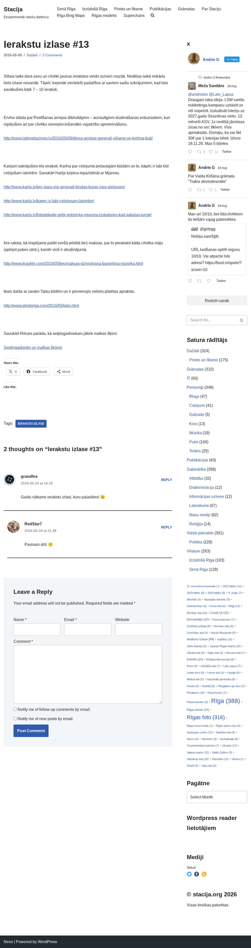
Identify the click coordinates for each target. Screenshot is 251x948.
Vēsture (193, 551)
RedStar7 (33, 524)
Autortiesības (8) (197, 606)
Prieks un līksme (128, 9)
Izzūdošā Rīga (94, 9)
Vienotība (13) (220, 759)
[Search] (241, 320)
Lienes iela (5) (215, 672)
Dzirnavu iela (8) (223, 626)
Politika (195, 542)
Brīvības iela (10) (197, 612)
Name (19, 620)
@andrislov (198, 94)
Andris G (206, 167)
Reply (166, 480)
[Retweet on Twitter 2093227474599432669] (200, 281)
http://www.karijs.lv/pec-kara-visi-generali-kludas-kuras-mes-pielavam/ (64, 187)
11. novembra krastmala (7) (203, 586)
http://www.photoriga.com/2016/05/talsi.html (41, 306)
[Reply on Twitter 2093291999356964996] (191, 190)
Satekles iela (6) (225, 732)
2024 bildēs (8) (216, 592)
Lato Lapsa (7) (232, 666)
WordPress (47, 942)
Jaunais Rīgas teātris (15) (225, 646)
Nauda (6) (193, 686)
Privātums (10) (195, 692)
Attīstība (196, 478)
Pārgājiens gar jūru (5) (231, 686)
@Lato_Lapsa (221, 94)
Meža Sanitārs (211, 86)
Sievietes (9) (209, 738)
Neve (8, 942)
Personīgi (195, 387)
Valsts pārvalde (200, 533)
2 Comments (52, 55)
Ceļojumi (197, 405)
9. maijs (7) (235, 592)
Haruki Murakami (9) (223, 632)
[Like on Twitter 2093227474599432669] (210, 281)
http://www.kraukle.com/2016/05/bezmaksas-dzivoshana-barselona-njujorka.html (73, 263)
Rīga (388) (225, 700)
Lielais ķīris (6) (195, 672)
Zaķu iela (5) (208, 765)
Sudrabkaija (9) (229, 738)
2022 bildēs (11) (232, 586)
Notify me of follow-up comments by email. (54, 709)
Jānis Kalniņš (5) (197, 646)
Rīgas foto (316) (206, 717)
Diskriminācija (201, 487)
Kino (193, 424)
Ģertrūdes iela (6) (197, 632)
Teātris (195, 451)
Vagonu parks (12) (198, 752)
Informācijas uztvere (206, 496)
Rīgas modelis (104, 15)
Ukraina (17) (229, 745)
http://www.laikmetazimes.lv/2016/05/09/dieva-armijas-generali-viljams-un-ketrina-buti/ (78, 138)
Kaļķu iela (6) (215, 652)
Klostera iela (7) (235, 652)
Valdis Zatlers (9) (222, 752)
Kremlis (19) (195, 659)
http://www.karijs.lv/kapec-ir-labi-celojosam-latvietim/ (49, 201)
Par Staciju (211, 9)
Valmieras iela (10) (198, 759)
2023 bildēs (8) (195, 592)
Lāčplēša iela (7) (210, 666)
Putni (193, 442)
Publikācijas (160, 9)
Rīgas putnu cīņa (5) (228, 725)
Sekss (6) (193, 738)
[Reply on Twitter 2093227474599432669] (191, 281)
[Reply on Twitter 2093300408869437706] (191, 152)
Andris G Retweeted (216, 77)
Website (122, 620)
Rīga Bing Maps (71, 15)
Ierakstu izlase (31, 423)
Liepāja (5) (233, 672)
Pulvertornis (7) (217, 692)
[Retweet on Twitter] (200, 77)
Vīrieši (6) (192, 765)
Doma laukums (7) (223, 619)
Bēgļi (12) (234, 606)
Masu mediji (199, 515)
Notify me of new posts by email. (46, 719)
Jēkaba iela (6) (195, 652)
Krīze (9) (192, 666)
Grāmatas (186, 9)
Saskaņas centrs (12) (200, 732)
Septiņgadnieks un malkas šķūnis (33, 347)
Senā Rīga (66, 9)
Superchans (134, 15)
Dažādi (32, 55)
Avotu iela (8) (218, 606)
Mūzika (195, 433)
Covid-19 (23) (219, 612)
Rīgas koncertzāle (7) (200, 725)
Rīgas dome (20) (198, 709)
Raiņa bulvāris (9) (197, 702)
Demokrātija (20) (198, 619)
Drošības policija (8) (199, 626)
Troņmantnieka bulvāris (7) (203, 745)
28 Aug (232, 86)
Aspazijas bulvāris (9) (217, 599)
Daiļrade (196, 414)
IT (188, 378)
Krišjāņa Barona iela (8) (220, 659)
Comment (23, 641)
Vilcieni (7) (238, 759)
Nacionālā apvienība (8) (221, 679)
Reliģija (196, 524)
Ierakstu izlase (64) (200, 639)
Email (70, 620)
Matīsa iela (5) (195, 679)
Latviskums (199, 505)
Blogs (194, 396)
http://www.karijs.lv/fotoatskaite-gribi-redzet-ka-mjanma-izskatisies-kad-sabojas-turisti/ (77, 215)
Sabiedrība (196, 469)
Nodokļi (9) (208, 686)
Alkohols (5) (194, 599)
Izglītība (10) (224, 639)
